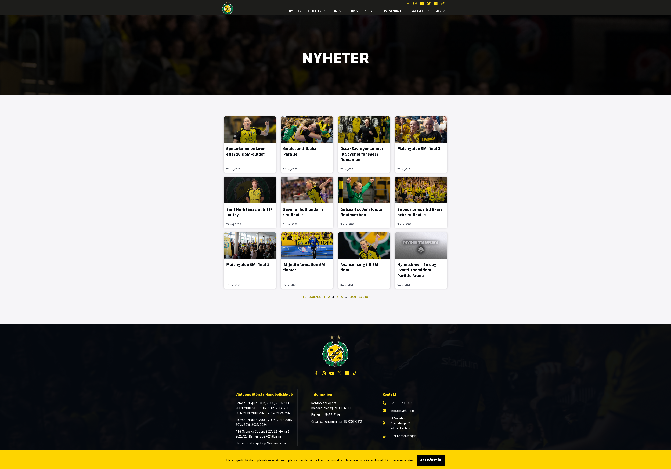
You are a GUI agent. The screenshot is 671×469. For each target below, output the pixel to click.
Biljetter (314, 11)
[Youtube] (422, 3)
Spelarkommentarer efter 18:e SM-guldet (245, 151)
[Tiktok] (442, 3)
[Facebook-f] (408, 3)
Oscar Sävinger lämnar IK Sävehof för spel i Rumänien (361, 154)
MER (438, 11)
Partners (418, 11)
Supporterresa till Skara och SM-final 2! (420, 212)
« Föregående (311, 297)
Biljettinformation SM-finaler (305, 267)
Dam (334, 11)
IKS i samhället (394, 11)
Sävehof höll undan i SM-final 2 (303, 212)
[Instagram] (415, 3)
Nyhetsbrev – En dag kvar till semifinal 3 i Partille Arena (417, 270)
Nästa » (364, 297)
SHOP (368, 11)
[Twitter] (428, 3)
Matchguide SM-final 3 (418, 149)
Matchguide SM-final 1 (247, 265)
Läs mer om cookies (399, 460)
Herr (351, 11)
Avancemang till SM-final (360, 267)
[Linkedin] (435, 3)
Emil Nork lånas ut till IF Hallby (249, 212)
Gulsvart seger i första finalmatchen (361, 212)
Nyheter (295, 11)
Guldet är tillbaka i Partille (301, 151)
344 (353, 297)
